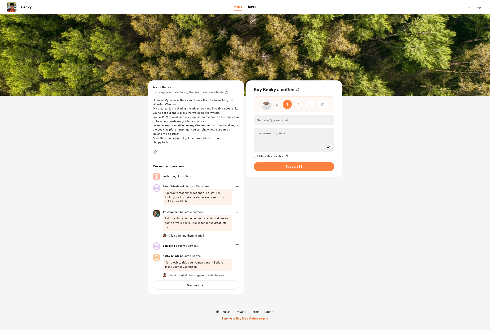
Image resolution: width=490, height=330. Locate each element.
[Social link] (155, 152)
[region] (294, 128)
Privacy (241, 312)
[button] (238, 7)
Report (269, 312)
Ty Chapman (171, 212)
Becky (26, 7)
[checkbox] (268, 155)
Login (479, 7)
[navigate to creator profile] (11, 7)
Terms (255, 312)
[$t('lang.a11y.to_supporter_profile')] (165, 235)
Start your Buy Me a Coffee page (243, 318)
